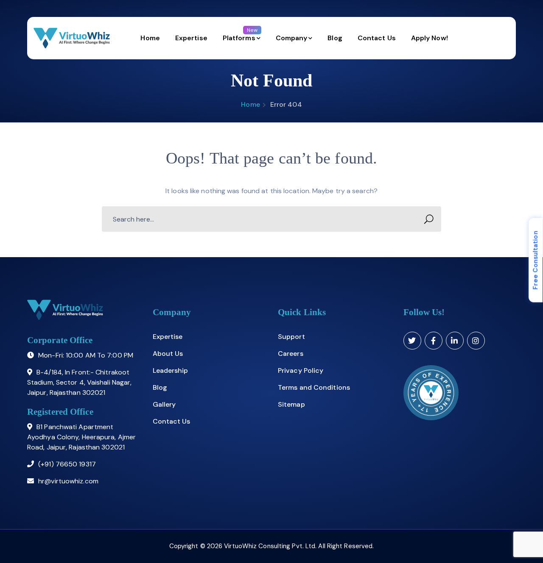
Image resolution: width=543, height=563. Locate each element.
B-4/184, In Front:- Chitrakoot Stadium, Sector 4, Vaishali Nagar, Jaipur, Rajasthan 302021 (79, 382)
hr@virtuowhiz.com (68, 481)
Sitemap (291, 404)
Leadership (170, 370)
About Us (168, 353)
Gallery (164, 404)
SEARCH (428, 219)
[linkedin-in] (455, 340)
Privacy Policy (300, 370)
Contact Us (171, 421)
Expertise (168, 336)
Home (250, 104)
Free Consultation (535, 260)
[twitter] (412, 340)
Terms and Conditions (314, 387)
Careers (290, 353)
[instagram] (476, 340)
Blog (160, 387)
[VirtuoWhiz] (72, 38)
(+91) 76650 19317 (67, 464)
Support (291, 336)
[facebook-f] (433, 340)
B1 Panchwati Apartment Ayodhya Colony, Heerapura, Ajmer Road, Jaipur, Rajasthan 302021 (81, 437)
